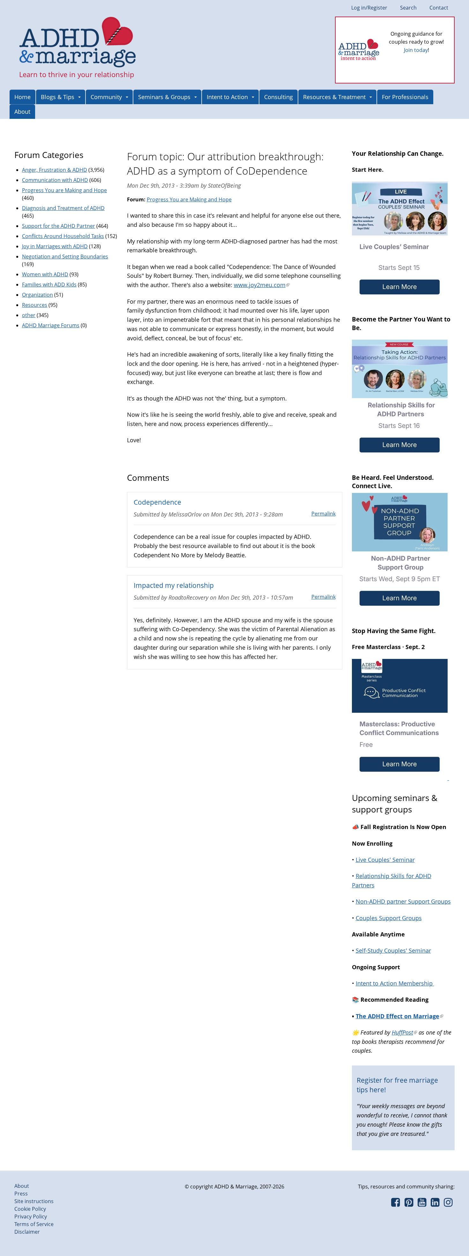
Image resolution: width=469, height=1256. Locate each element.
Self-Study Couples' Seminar (393, 950)
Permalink (323, 513)
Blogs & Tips (57, 97)
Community (106, 97)
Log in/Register (369, 7)
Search (408, 7)
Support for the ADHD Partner (58, 225)
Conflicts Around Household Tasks (63, 236)
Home (22, 97)
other (28, 315)
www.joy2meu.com (261, 285)
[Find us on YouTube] (421, 1204)
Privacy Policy (30, 1216)
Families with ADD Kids (49, 284)
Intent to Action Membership (395, 983)
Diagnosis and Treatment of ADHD (63, 208)
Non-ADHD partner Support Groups (403, 901)
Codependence (157, 502)
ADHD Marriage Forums (50, 325)
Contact (438, 7)
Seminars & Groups (164, 97)
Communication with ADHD (55, 180)
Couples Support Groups (389, 918)
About (22, 111)
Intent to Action (227, 97)
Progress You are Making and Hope (189, 199)
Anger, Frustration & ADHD (54, 169)
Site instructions (34, 1201)
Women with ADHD (45, 274)
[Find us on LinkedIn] (435, 1204)
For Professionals (405, 97)
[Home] (77, 43)
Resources (34, 304)
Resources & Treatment (334, 97)
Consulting (278, 97)
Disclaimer (27, 1231)
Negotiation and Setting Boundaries (65, 256)
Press (21, 1193)
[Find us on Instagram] (448, 1204)
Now (425, 60)
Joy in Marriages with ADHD (55, 246)
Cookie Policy (30, 1208)
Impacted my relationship (174, 585)
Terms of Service (34, 1224)
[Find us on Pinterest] (408, 1204)
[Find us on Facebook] (395, 1204)
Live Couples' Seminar (385, 859)
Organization (37, 294)
